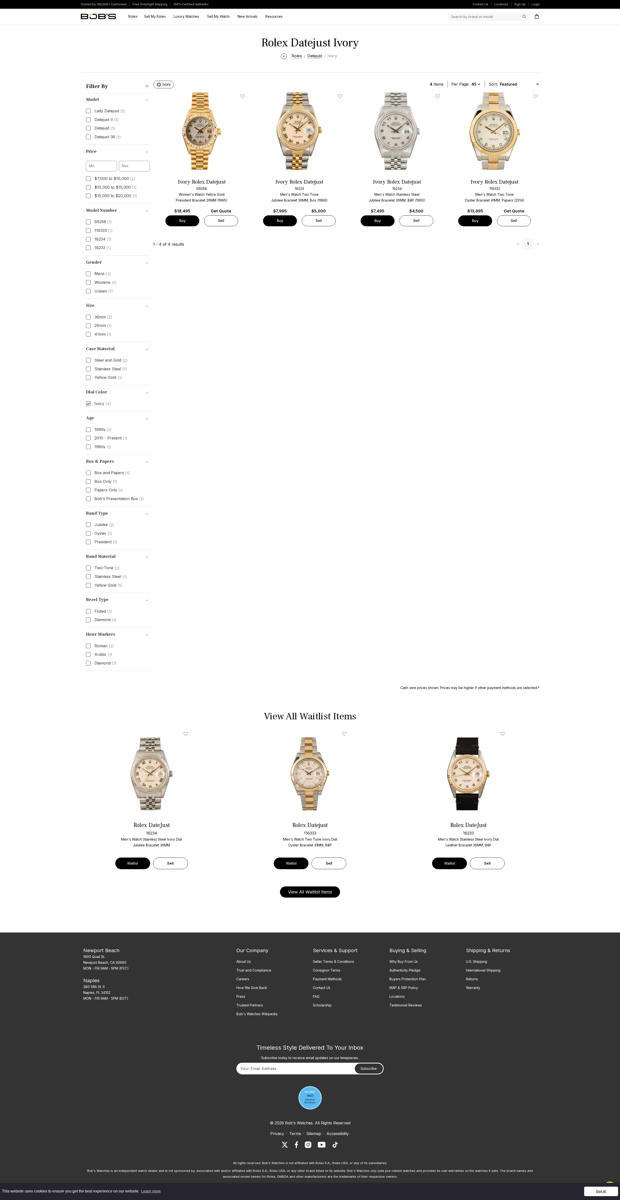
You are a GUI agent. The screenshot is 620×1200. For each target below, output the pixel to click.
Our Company (252, 950)
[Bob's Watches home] (98, 16)
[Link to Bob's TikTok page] (335, 1145)
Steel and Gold (111, 360)
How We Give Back (251, 988)
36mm (103, 317)
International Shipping (483, 970)
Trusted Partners (249, 1005)
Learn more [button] (151, 1191)
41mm (102, 334)
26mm (103, 325)
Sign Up (520, 4)
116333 (103, 230)
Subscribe (369, 1068)
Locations (501, 4)
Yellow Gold (108, 377)
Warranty (473, 988)
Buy (182, 221)
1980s (102, 447)
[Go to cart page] (537, 16)
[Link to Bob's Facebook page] (296, 1145)
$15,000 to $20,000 (115, 196)
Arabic (103, 654)
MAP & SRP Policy (403, 988)
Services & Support (335, 950)
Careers (242, 979)
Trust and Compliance (253, 970)
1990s (103, 429)
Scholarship (322, 1005)
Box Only (105, 481)
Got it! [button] (601, 1191)
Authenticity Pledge (404, 970)
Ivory (102, 403)
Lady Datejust (109, 111)
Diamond (105, 620)
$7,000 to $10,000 (114, 178)
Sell (221, 221)
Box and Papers (112, 473)
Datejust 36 (107, 137)
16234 (102, 239)
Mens (102, 273)
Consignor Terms (326, 970)
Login (536, 4)
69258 (103, 222)
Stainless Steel (110, 369)
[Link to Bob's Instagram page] (308, 1145)
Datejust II (106, 119)
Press (240, 996)
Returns (472, 979)
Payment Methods (327, 979)
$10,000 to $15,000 (115, 187)
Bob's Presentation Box (119, 499)
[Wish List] (187, 734)
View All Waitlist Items (310, 891)
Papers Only (108, 490)
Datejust (104, 128)
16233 (102, 248)
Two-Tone (107, 568)
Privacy (277, 1133)
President (105, 542)
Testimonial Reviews (405, 1005)
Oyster (103, 533)
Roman (104, 646)
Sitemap (313, 1133)
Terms (295, 1133)
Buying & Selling (407, 950)
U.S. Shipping (476, 961)
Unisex (103, 291)
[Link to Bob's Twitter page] (285, 1145)
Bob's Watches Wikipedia (257, 1014)
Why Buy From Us (403, 961)
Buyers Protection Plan (407, 979)
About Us (243, 961)
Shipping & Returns (488, 950)
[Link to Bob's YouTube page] (322, 1145)
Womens (105, 282)
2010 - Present (110, 438)
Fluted (103, 611)
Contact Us (480, 4)
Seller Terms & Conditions (333, 961)
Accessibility (337, 1133)
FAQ (316, 996)
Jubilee (104, 524)
